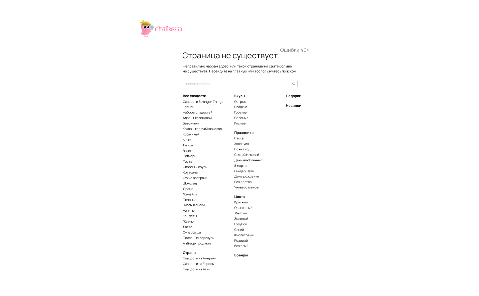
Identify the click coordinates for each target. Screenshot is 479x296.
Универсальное (246, 187)
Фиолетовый (243, 235)
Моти (187, 139)
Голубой (240, 224)
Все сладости (194, 95)
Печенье (190, 199)
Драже (188, 188)
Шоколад (190, 183)
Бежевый (241, 245)
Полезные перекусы (199, 238)
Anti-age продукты (197, 243)
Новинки (293, 105)
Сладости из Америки (199, 258)
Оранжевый (243, 207)
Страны (189, 252)
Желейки (190, 194)
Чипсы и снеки (194, 205)
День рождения (246, 176)
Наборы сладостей (197, 112)
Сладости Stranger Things (203, 101)
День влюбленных (248, 160)
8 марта (240, 165)
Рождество (243, 181)
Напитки (189, 210)
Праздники (244, 132)
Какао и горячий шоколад (202, 128)
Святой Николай (246, 154)
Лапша (188, 145)
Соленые (241, 118)
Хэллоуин (241, 143)
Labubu (188, 107)
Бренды (241, 255)
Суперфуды (192, 232)
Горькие (240, 112)
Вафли (187, 150)
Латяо (187, 227)
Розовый (241, 240)
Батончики (191, 123)
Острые (240, 101)
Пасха (238, 138)
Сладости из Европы (198, 263)
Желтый (240, 213)
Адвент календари (197, 118)
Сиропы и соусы (195, 167)
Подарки (293, 95)
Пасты (188, 161)
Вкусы (239, 95)
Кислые (240, 123)
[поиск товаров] (294, 83)
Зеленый (241, 218)
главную (240, 71)
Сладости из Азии (196, 269)
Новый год (242, 149)
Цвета (239, 196)
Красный (241, 202)
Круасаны (190, 172)
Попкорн (189, 156)
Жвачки (188, 221)
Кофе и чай (191, 134)
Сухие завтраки (195, 178)
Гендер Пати (244, 171)
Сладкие (240, 107)
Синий (239, 229)
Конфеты (190, 216)
